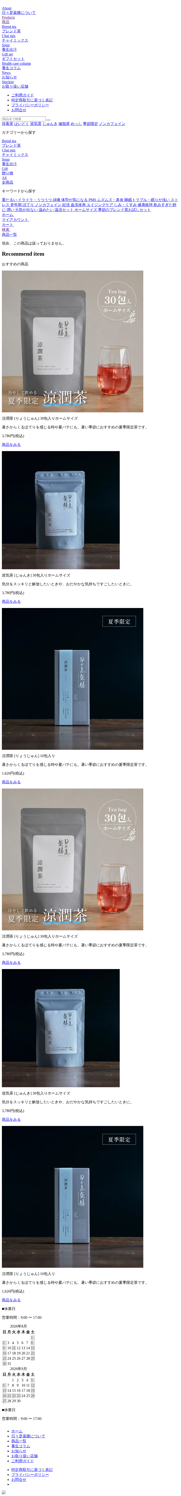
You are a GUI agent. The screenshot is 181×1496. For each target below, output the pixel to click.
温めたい (47, 210)
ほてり (29, 205)
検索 (6, 230)
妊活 (66, 205)
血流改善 (79, 205)
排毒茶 (7, 124)
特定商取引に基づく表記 (32, 100)
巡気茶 (35, 124)
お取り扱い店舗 (24, 1456)
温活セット (64, 210)
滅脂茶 (64, 124)
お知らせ (18, 1451)
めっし (76, 124)
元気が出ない (27, 210)
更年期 (16, 205)
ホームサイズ (86, 210)
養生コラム (20, 1446)
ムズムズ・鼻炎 (110, 200)
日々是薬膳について (28, 1436)
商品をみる (11, 445)
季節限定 (90, 124)
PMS (93, 200)
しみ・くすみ (126, 205)
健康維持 (146, 205)
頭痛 (57, 200)
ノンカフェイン (112, 124)
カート (8, 225)
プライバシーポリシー (30, 105)
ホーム (8, 215)
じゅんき (50, 124)
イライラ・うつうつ (35, 200)
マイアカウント (15, 220)
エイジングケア (100, 205)
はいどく (21, 124)
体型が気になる (75, 200)
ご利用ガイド (22, 95)
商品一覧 (9, 235)
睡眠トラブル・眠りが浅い (147, 200)
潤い (11, 210)
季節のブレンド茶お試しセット (124, 210)
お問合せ (18, 110)
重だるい (10, 200)
